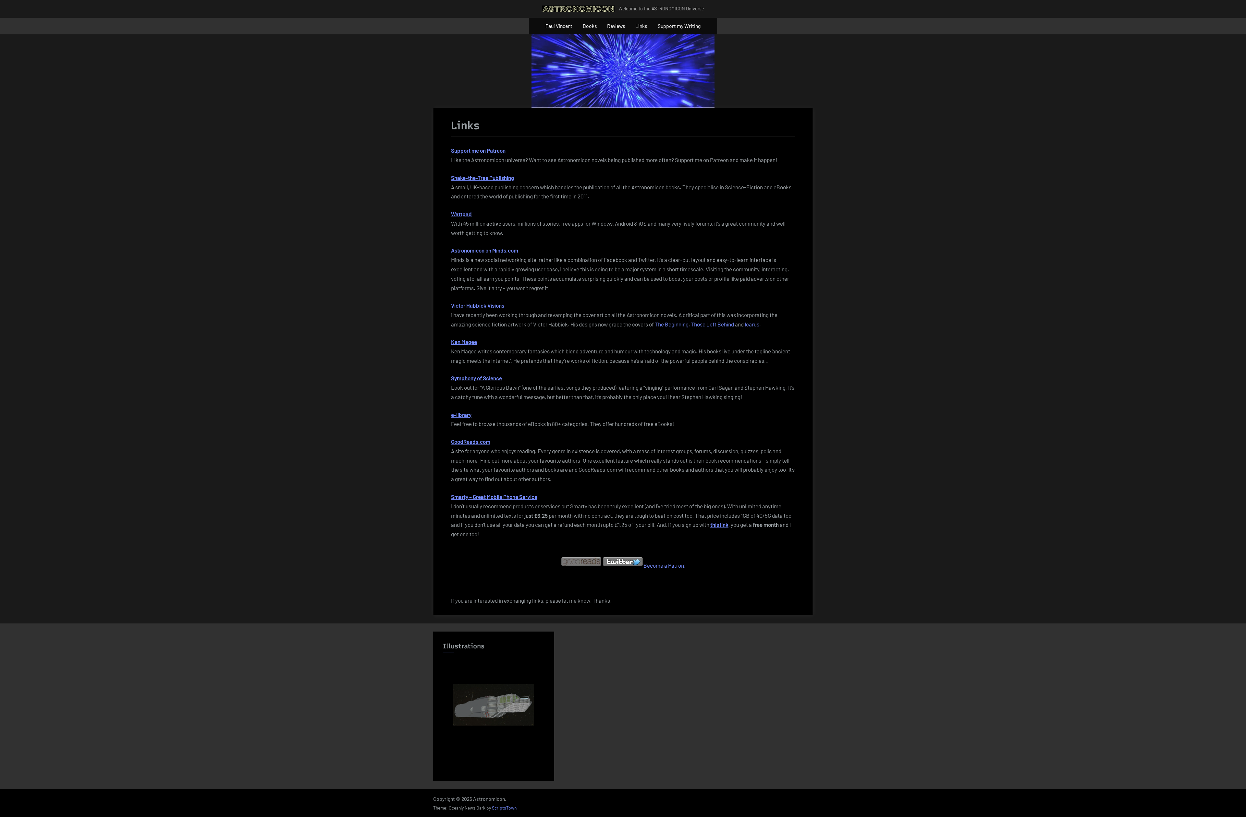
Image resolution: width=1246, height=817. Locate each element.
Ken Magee (464, 341)
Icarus (752, 324)
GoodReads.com (470, 441)
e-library (461, 414)
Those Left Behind (712, 324)
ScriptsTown (504, 808)
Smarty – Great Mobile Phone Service (494, 496)
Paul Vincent (558, 26)
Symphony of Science (476, 378)
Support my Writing (679, 26)
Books (590, 26)
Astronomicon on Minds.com (484, 250)
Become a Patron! (664, 565)
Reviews (616, 26)
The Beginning (672, 324)
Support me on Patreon (478, 150)
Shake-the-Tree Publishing (482, 177)
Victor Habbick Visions (477, 305)
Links (641, 26)
